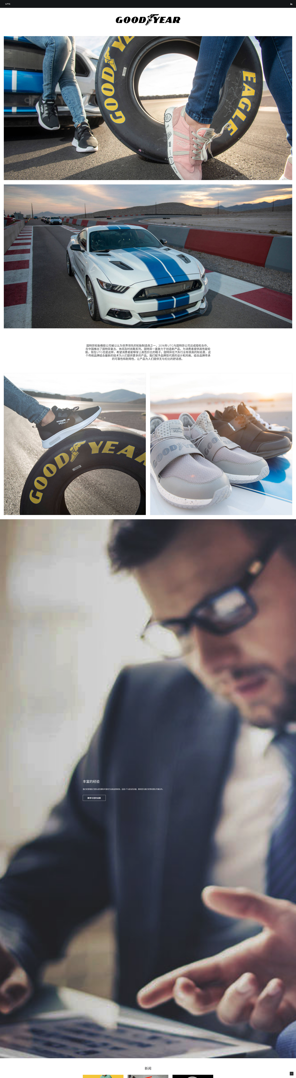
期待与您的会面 (94, 798)
